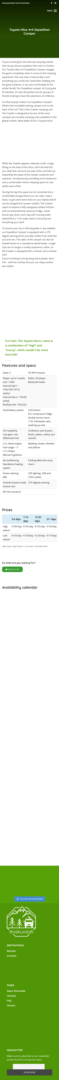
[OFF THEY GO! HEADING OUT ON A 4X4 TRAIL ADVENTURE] (49, 874)
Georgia (11, 950)
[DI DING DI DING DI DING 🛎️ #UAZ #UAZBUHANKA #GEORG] (49, 887)
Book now (14, 569)
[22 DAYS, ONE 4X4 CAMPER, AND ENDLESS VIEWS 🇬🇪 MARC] (29, 874)
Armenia (11, 955)
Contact (11, 1005)
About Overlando (16, 991)
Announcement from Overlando (15, 3)
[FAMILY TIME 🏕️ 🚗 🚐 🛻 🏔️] (10, 887)
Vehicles (11, 995)
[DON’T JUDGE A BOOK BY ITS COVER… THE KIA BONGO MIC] (29, 887)
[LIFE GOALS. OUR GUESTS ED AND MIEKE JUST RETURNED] (10, 874)
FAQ (9, 1000)
